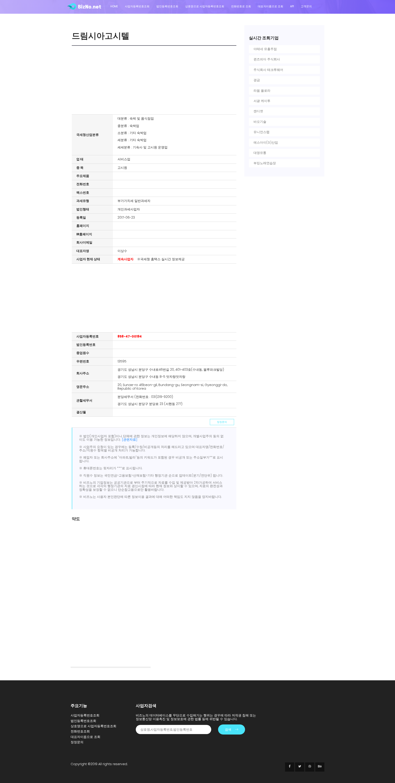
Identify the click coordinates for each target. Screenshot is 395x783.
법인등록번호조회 (167, 6)
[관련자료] (129, 439)
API (292, 6)
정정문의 (222, 422)
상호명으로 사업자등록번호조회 (204, 6)
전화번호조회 (80, 731)
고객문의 (306, 6)
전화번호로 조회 (241, 6)
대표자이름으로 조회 (270, 6)
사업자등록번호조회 (137, 6)
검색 (228, 729)
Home (114, 6)
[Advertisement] (155, 80)
